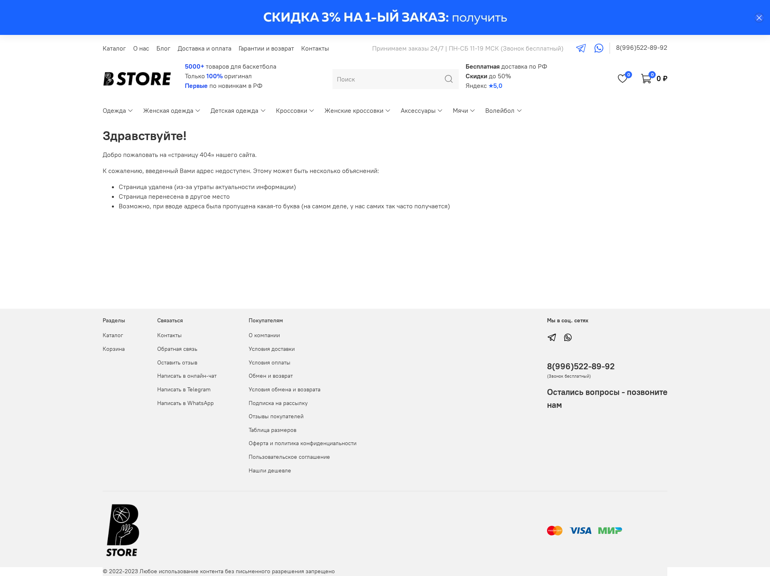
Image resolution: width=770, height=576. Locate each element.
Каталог (114, 48)
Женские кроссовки (353, 110)
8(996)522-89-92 (641, 47)
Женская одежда (168, 110)
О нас (141, 48)
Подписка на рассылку (278, 403)
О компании (264, 335)
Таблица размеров (272, 430)
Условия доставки (272, 348)
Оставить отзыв (177, 362)
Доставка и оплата (204, 48)
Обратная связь (177, 348)
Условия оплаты (269, 362)
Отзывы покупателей (276, 416)
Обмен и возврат (271, 375)
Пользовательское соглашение (289, 456)
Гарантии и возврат (266, 48)
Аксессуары (418, 110)
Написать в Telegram (184, 389)
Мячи (460, 110)
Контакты (315, 48)
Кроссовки (291, 110)
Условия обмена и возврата (284, 389)
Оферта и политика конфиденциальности (303, 443)
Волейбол (500, 110)
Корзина (114, 348)
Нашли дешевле (270, 470)
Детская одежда (234, 110)
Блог (163, 48)
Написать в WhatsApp (185, 403)
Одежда (114, 110)
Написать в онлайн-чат (187, 375)
